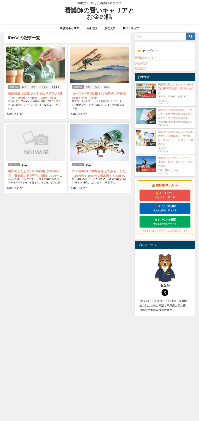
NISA (106, 87)
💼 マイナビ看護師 (165, 208)
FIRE (88, 87)
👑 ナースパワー (165, 195)
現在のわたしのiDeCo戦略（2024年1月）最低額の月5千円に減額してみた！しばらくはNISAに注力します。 (35, 175)
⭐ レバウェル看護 (165, 221)
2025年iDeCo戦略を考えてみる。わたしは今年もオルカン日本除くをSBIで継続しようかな (99, 175)
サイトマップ (131, 28)
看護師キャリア (69, 28)
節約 (33, 87)
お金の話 (91, 28)
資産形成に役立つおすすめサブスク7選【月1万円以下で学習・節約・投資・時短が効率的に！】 (35, 98)
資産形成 (55, 87)
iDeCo (24, 87)
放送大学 (110, 28)
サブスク (43, 87)
